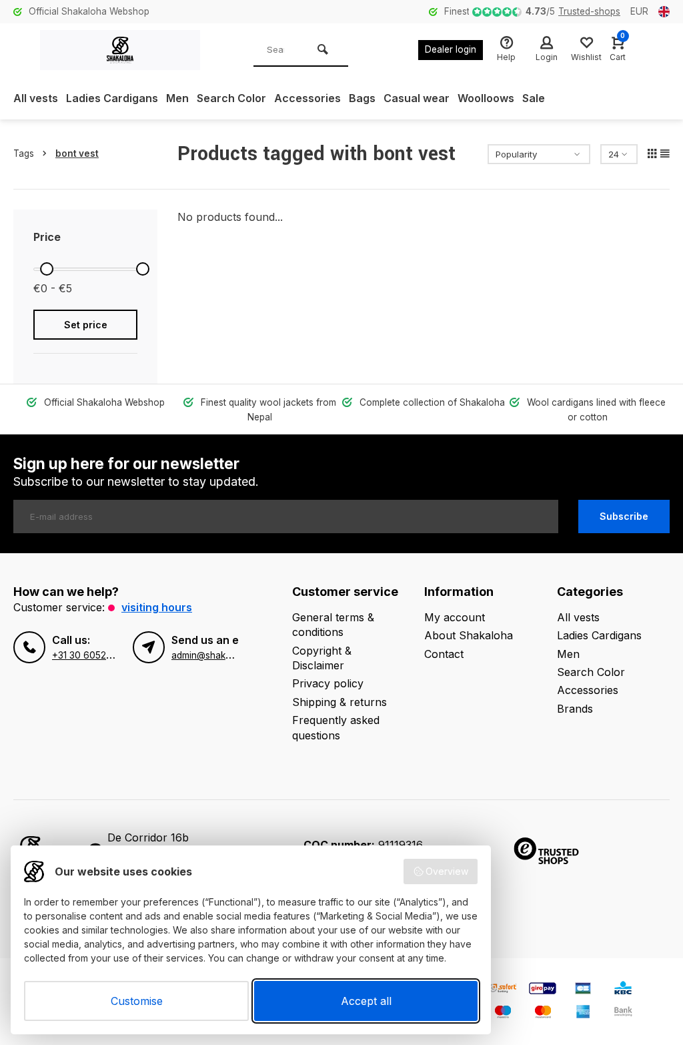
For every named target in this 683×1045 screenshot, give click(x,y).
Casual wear (417, 98)
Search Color (231, 98)
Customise (137, 1001)
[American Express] (583, 1013)
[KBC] (623, 990)
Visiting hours (156, 607)
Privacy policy (328, 683)
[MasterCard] (543, 1013)
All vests (35, 98)
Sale (533, 98)
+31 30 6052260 (87, 655)
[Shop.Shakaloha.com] (120, 50)
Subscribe (624, 516)
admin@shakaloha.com (220, 655)
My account (454, 617)
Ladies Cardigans (112, 98)
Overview (447, 871)
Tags (23, 153)
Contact (444, 654)
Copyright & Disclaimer (322, 658)
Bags (362, 98)
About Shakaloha (468, 635)
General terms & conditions (333, 625)
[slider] (46, 269)
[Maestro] (503, 1013)
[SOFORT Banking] (503, 990)
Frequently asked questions (336, 727)
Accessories (307, 98)
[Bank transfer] (623, 1013)
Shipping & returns (339, 702)
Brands (575, 708)
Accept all (366, 1001)
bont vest (77, 153)
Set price (85, 324)
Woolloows (486, 98)
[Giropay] (543, 990)
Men (177, 98)
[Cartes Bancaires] (583, 990)
